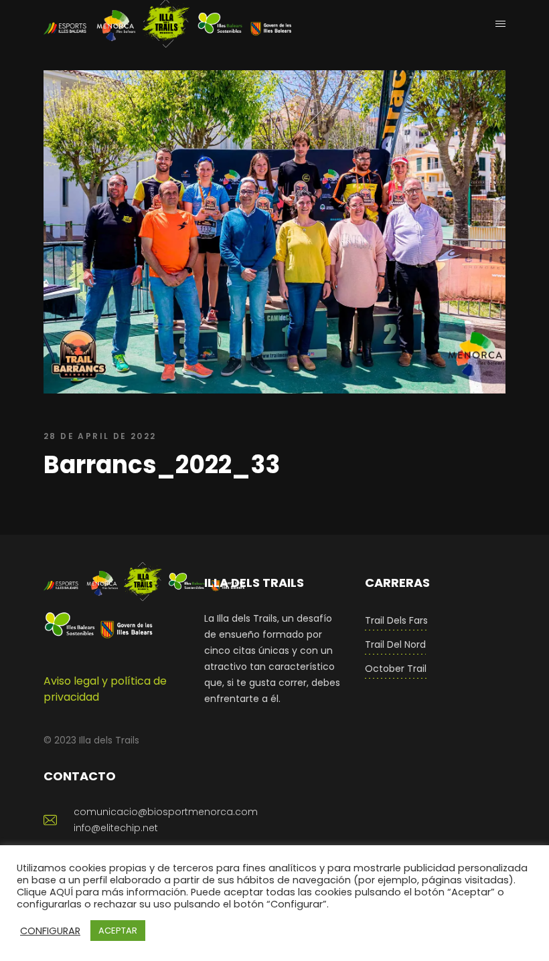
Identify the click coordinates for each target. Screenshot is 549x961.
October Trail (395, 668)
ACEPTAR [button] (117, 930)
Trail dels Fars (396, 620)
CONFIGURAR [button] (50, 931)
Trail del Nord (395, 644)
